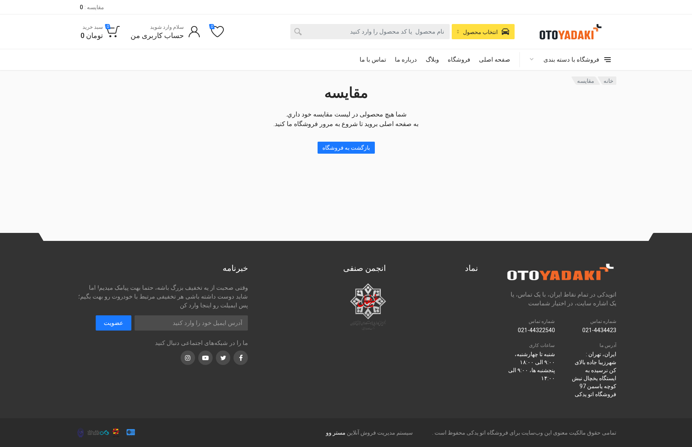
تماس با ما (373, 59)
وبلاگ (432, 59)
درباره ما (406, 59)
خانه (608, 81)
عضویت (113, 323)
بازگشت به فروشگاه (346, 147)
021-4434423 (599, 330)
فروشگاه (459, 59)
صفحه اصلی (494, 59)
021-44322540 (536, 330)
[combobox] (370, 31)
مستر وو (336, 432)
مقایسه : (92, 7)
